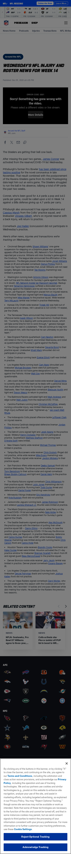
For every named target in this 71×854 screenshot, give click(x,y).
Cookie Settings (23, 829)
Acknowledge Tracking (36, 847)
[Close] (67, 763)
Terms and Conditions (19, 775)
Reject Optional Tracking (35, 836)
